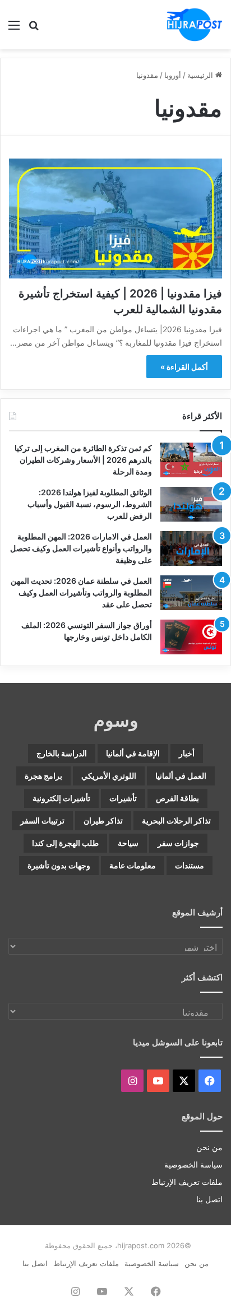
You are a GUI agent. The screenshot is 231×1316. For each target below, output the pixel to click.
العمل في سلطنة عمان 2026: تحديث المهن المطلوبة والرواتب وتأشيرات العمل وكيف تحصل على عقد (81, 592)
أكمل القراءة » (184, 366)
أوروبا (172, 75)
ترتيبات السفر (42, 820)
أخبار (187, 753)
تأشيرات (123, 798)
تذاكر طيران (103, 820)
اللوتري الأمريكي (108, 775)
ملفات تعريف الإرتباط (187, 1182)
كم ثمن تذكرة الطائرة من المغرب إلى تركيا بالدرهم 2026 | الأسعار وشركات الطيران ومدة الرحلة (83, 459)
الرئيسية (201, 75)
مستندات (189, 865)
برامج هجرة (43, 775)
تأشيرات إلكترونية (61, 798)
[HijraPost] (195, 24)
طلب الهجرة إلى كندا (65, 843)
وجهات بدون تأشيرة (58, 865)
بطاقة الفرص (177, 798)
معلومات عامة (132, 865)
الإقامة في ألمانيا (133, 753)
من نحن (209, 1147)
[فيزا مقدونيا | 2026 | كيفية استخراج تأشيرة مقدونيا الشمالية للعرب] (115, 218)
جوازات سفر (178, 843)
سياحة (128, 843)
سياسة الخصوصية (193, 1164)
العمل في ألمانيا (180, 775)
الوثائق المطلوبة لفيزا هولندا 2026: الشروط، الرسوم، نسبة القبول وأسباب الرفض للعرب (89, 503)
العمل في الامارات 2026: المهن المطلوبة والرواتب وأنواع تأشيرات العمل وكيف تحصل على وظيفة (81, 548)
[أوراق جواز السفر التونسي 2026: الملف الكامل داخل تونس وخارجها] (191, 637)
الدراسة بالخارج (61, 753)
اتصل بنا (209, 1199)
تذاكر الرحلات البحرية (176, 820)
